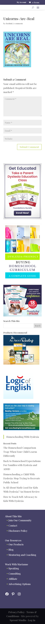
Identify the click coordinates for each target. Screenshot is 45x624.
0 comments (18, 23)
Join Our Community (20, 520)
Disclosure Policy (18, 530)
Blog (11, 549)
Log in (31, 620)
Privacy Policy (16, 612)
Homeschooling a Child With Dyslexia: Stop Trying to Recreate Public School (21, 478)
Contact (13, 525)
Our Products (16, 544)
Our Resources (13, 540)
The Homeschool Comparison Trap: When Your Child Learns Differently (20, 451)
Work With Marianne (16, 564)
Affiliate (13, 578)
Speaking (14, 568)
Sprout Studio (18, 620)
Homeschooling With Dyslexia (22, 436)
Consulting (15, 573)
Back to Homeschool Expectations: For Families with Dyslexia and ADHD (22, 465)
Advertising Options (20, 584)
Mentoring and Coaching (22, 554)
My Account (21, 2)
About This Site (13, 516)
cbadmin (9, 23)
